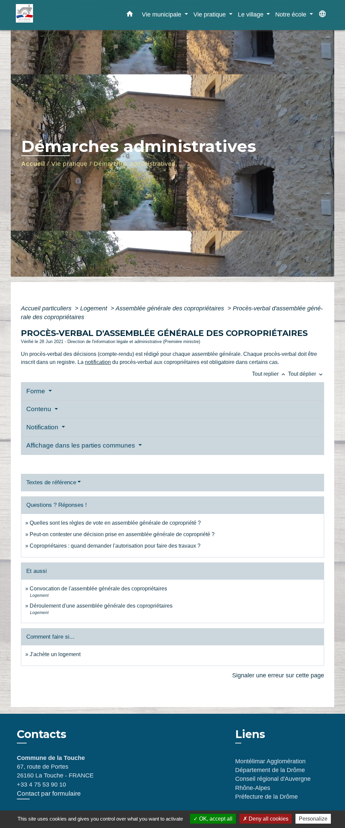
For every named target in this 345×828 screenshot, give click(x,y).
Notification (43, 427)
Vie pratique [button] (210, 14)
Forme (36, 391)
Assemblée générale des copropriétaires (171, 308)
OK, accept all (215, 819)
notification (98, 362)
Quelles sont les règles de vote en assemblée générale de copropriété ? (115, 523)
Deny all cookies (267, 819)
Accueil (33, 163)
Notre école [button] (291, 14)
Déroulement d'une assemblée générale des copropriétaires (101, 606)
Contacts (41, 734)
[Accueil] (58, 15)
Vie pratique (69, 163)
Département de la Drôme (270, 770)
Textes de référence (51, 482)
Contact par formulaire (49, 793)
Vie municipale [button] (162, 14)
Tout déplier (306, 374)
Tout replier (269, 374)
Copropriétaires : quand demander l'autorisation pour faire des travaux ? (115, 546)
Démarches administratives (134, 163)
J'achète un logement (55, 654)
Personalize (313, 819)
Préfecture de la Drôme (266, 796)
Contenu (39, 408)
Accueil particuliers (47, 308)
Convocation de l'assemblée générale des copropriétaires (98, 588)
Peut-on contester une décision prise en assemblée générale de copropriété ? (122, 534)
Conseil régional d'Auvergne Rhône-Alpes (273, 783)
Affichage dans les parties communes (81, 445)
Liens (250, 734)
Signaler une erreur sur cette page (278, 675)
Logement (94, 308)
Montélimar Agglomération (270, 761)
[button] (129, 15)
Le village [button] (251, 14)
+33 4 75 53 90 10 (41, 784)
